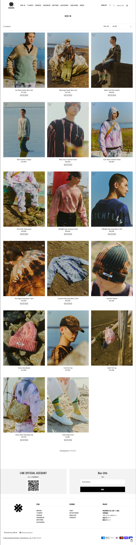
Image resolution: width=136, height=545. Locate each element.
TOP (131, 541)
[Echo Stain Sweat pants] (24, 199)
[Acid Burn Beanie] (112, 268)
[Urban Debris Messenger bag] (24, 404)
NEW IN (39, 510)
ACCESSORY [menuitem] (64, 5)
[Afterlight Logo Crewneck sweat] (68, 199)
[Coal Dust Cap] (68, 338)
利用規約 (105, 513)
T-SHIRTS (39, 513)
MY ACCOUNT (74, 513)
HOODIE (39, 515)
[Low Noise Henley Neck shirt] (24, 60)
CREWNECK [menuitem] (46, 5)
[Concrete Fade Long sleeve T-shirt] (68, 268)
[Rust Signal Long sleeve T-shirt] (24, 268)
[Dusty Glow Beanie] (24, 338)
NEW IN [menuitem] (22, 5)
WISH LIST (104, 5)
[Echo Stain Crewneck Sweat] (112, 129)
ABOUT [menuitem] (82, 5)
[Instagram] (127, 5)
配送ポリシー (107, 520)
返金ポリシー (107, 517)
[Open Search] (110, 5)
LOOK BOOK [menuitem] (74, 5)
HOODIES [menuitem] (38, 5)
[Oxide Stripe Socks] (68, 404)
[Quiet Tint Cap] (112, 338)
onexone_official (11, 532)
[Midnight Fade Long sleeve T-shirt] (112, 199)
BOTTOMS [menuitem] (55, 5)
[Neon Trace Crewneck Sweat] (68, 129)
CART (71, 510)
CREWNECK (40, 517)
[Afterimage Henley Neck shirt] (68, 60)
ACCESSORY (40, 522)
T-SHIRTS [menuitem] (30, 5)
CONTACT (72, 517)
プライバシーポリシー (110, 515)
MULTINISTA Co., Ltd (25, 538)
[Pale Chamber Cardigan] (24, 129)
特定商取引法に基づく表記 (111, 510)
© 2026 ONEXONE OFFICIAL (11, 538)
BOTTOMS (39, 520)
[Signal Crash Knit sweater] (112, 60)
